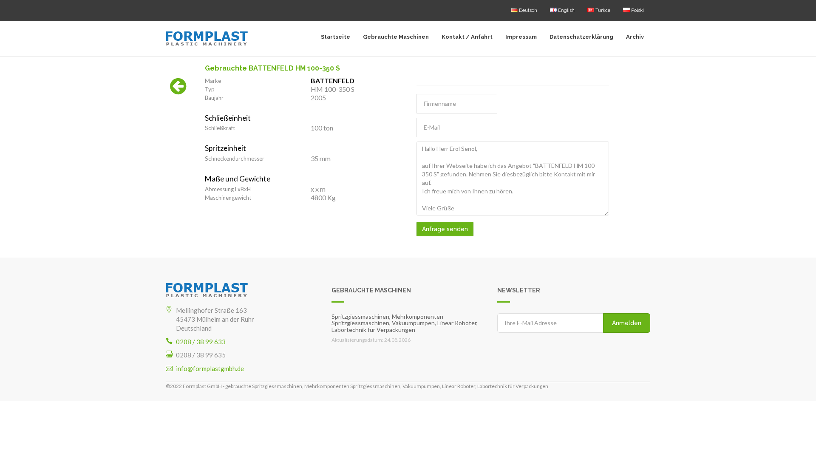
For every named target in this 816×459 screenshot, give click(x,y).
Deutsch (527, 10)
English (566, 10)
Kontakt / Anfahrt (467, 37)
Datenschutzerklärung (581, 37)
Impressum (521, 37)
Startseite (335, 37)
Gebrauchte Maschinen (396, 37)
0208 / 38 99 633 (201, 342)
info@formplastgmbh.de (210, 368)
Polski (637, 10)
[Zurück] (178, 90)
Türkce (602, 10)
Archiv (635, 37)
